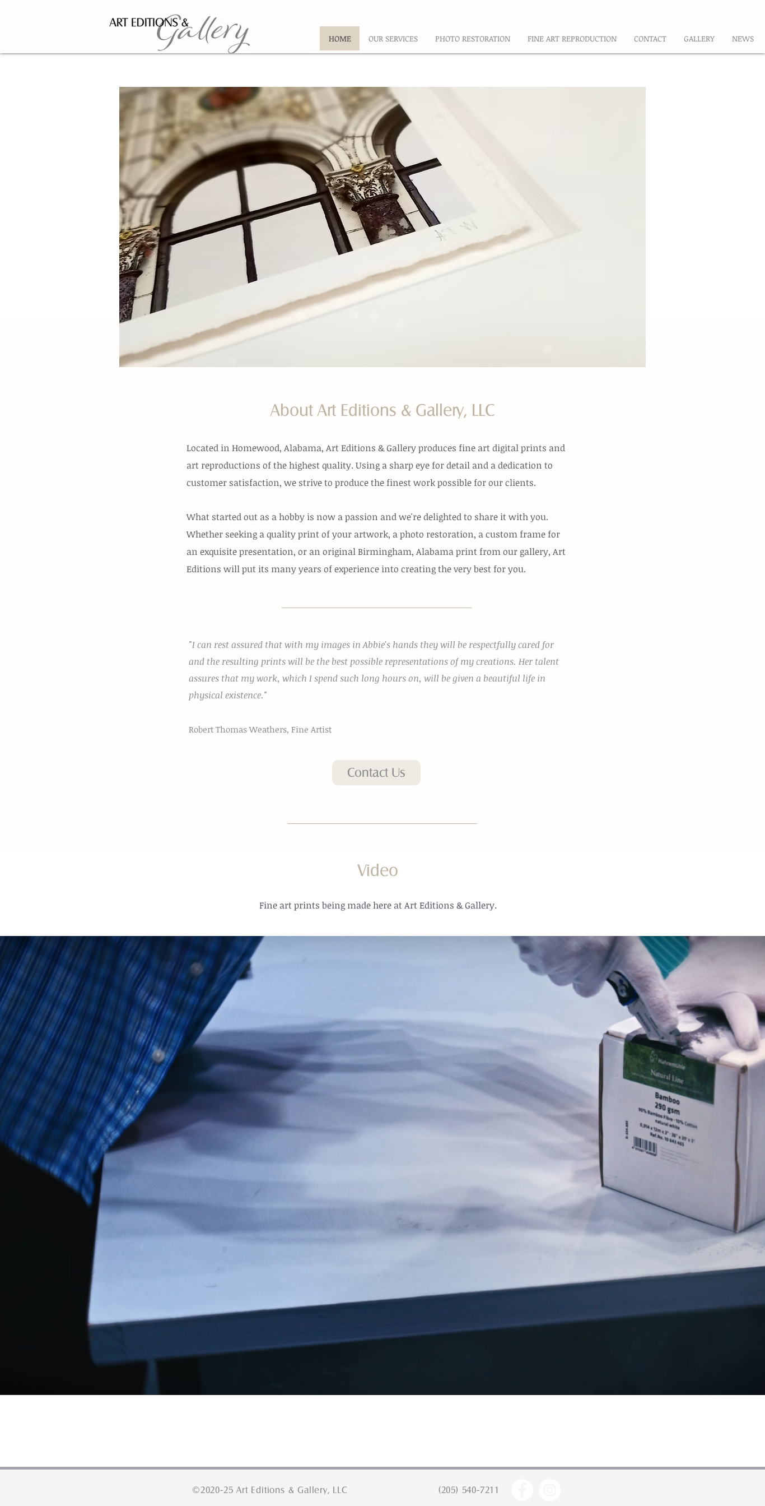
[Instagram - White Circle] (550, 1490)
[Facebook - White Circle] (522, 1490)
